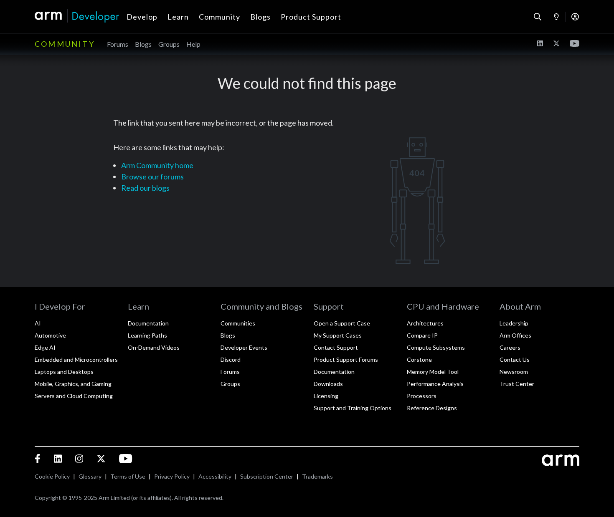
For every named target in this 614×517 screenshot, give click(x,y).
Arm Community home (157, 165)
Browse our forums (152, 176)
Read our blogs (145, 187)
